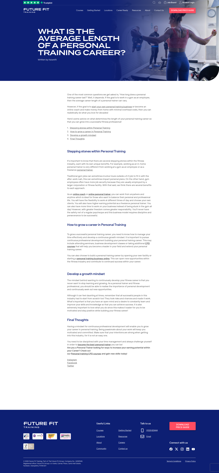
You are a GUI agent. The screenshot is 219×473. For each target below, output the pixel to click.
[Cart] (159, 2)
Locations (108, 10)
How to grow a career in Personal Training (90, 131)
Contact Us (159, 10)
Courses (79, 10)
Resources (136, 10)
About (147, 10)
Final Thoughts (77, 138)
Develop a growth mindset (83, 135)
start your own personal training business (112, 106)
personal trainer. (85, 170)
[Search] (154, 2)
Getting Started (93, 10)
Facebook (72, 363)
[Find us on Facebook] (170, 449)
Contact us (122, 448)
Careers (121, 442)
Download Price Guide (182, 10)
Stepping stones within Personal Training (90, 128)
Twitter (70, 366)
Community (101, 448)
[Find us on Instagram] (182, 449)
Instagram (72, 360)
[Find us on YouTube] (193, 449)
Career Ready (122, 10)
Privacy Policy (190, 461)
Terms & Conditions (174, 461)
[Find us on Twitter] (176, 449)
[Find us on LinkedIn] (187, 449)
